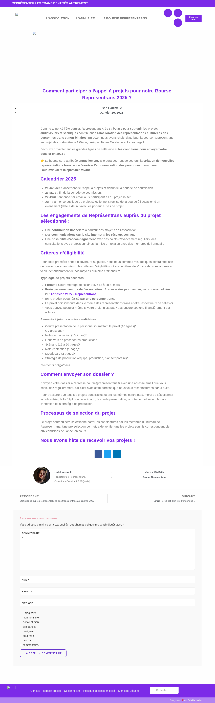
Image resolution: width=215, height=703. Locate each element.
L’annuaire (85, 18)
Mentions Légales (128, 690)
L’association (58, 18)
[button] (98, 454)
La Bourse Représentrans (124, 18)
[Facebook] (168, 13)
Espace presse (52, 690)
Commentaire (30, 535)
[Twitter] (178, 13)
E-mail (27, 591)
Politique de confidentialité (99, 690)
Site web (27, 603)
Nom (25, 580)
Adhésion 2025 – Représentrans (73, 294)
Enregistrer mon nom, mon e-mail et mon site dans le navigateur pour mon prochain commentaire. (31, 629)
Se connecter (72, 690)
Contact (35, 690)
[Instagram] (178, 22)
